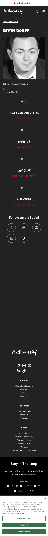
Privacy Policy (24, 443)
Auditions (24, 396)
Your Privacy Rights (24, 518)
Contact (24, 447)
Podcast (24, 389)
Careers (24, 393)
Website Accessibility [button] (24, 436)
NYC (39, 485)
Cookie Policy (18, 514)
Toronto (27, 485)
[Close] (45, 498)
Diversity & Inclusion (24, 386)
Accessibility (24, 433)
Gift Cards (24, 418)
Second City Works (26, 491)
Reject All (23, 525)
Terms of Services (24, 440)
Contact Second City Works (24, 450)
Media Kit (24, 414)
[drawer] (43, 11)
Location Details (24, 411)
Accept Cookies (24, 532)
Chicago (14, 485)
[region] (24, 516)
